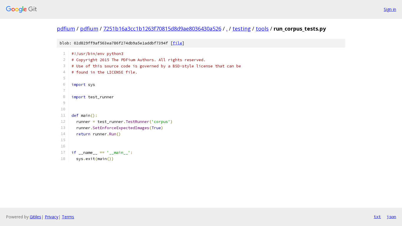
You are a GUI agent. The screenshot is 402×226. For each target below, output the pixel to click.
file (177, 43)
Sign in (390, 9)
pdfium (66, 28)
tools (262, 28)
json (391, 216)
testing (241, 28)
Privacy (51, 217)
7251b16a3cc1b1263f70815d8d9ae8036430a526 (162, 28)
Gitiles (35, 217)
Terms (68, 217)
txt (377, 216)
